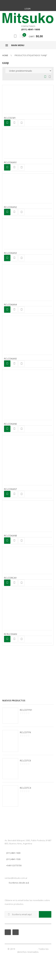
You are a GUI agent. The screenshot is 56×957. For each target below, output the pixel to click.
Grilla (45, 76)
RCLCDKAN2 (10, 207)
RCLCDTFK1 (26, 709)
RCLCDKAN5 (10, 358)
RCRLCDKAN (10, 634)
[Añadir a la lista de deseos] (21, 123)
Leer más (7, 123)
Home (5, 55)
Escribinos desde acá (19, 882)
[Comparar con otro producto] (14, 123)
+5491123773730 (13, 865)
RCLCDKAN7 (10, 489)
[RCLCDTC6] (10, 768)
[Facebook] (24, 3)
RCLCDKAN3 (10, 252)
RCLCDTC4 (25, 787)
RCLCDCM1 (10, 117)
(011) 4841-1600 (13, 853)
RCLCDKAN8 (10, 535)
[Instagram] (31, 3)
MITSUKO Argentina (26, 948)
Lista (49, 76)
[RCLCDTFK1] (10, 715)
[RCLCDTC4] (10, 796)
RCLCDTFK (25, 732)
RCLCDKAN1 (10, 162)
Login (27, 8)
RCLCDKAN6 (10, 423)
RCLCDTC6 (25, 760)
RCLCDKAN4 (10, 304)
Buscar (15, 36)
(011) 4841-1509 (13, 859)
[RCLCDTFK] (10, 741)
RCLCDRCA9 (10, 577)
